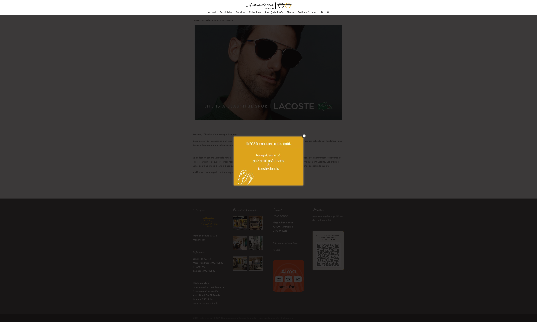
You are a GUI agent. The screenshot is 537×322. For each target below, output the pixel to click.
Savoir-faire (226, 12)
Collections (255, 12)
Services (240, 12)
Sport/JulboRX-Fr (273, 12)
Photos (290, 12)
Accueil (212, 12)
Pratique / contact (307, 12)
